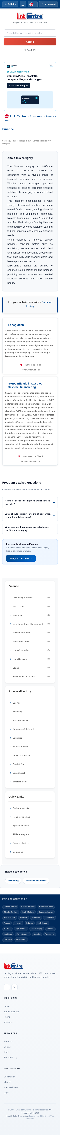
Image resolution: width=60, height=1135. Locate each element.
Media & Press (11, 1087)
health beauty (43, 923)
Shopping (17, 711)
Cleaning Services (11, 912)
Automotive (36, 918)
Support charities (21, 843)
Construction (49, 918)
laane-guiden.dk (33, 365)
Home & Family (20, 746)
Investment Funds (31, 632)
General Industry (10, 907)
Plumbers (50, 928)
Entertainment (19, 781)
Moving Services (22, 934)
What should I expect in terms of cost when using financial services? (28, 515)
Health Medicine (28, 912)
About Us (8, 1041)
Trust (6, 1052)
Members (8, 1022)
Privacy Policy (10, 1057)
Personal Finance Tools (31, 676)
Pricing (7, 1017)
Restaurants (49, 934)
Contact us (18, 852)
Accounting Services (31, 597)
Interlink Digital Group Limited (17, 1116)
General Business (28, 907)
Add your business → (21, 558)
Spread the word (21, 825)
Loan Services (31, 659)
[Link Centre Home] (30, 16)
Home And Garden (46, 907)
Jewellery (18, 923)
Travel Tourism (9, 918)
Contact (7, 1047)
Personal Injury (36, 928)
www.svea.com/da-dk (33, 456)
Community (9, 1076)
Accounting (13, 880)
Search (30, 41)
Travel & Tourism (21, 720)
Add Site (12, 4)
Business (36, 116)
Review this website (30, 369)
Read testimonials (21, 817)
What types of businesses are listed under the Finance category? (27, 529)
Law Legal (8, 939)
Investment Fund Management (31, 624)
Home (7, 1006)
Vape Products (21, 928)
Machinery (8, 934)
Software (29, 923)
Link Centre (18, 116)
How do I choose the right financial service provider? (27, 502)
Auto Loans (31, 606)
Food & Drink (19, 764)
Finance (51, 116)
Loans (31, 668)
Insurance (31, 615)
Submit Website (11, 1011)
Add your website (21, 808)
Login (6, 1092)
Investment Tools (31, 641)
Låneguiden (16, 324)
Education (17, 738)
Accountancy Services (35, 880)
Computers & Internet (23, 729)
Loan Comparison (31, 650)
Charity (7, 1082)
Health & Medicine (21, 755)
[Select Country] (7, 116)
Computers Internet (46, 912)
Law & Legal (19, 773)
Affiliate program (21, 834)
